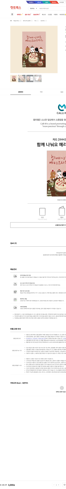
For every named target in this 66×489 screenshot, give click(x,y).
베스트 (44, 14)
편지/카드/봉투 (27, 21)
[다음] (58, 50)
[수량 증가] (58, 484)
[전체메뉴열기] (12, 14)
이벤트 (56, 14)
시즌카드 (42, 21)
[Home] (11, 20)
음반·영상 (27, 14)
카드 (35, 21)
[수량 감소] (54, 484)
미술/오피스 (16, 21)
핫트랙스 (32, 8)
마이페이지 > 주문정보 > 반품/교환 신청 (36, 338)
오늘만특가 (36, 14)
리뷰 (41, 92)
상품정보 (20, 92)
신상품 (50, 14)
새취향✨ (19, 14)
